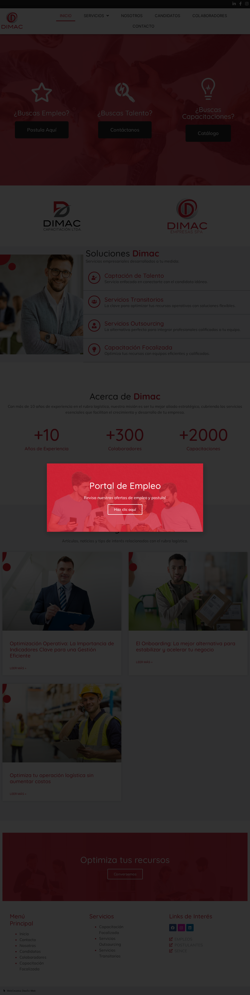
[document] (125, 497)
